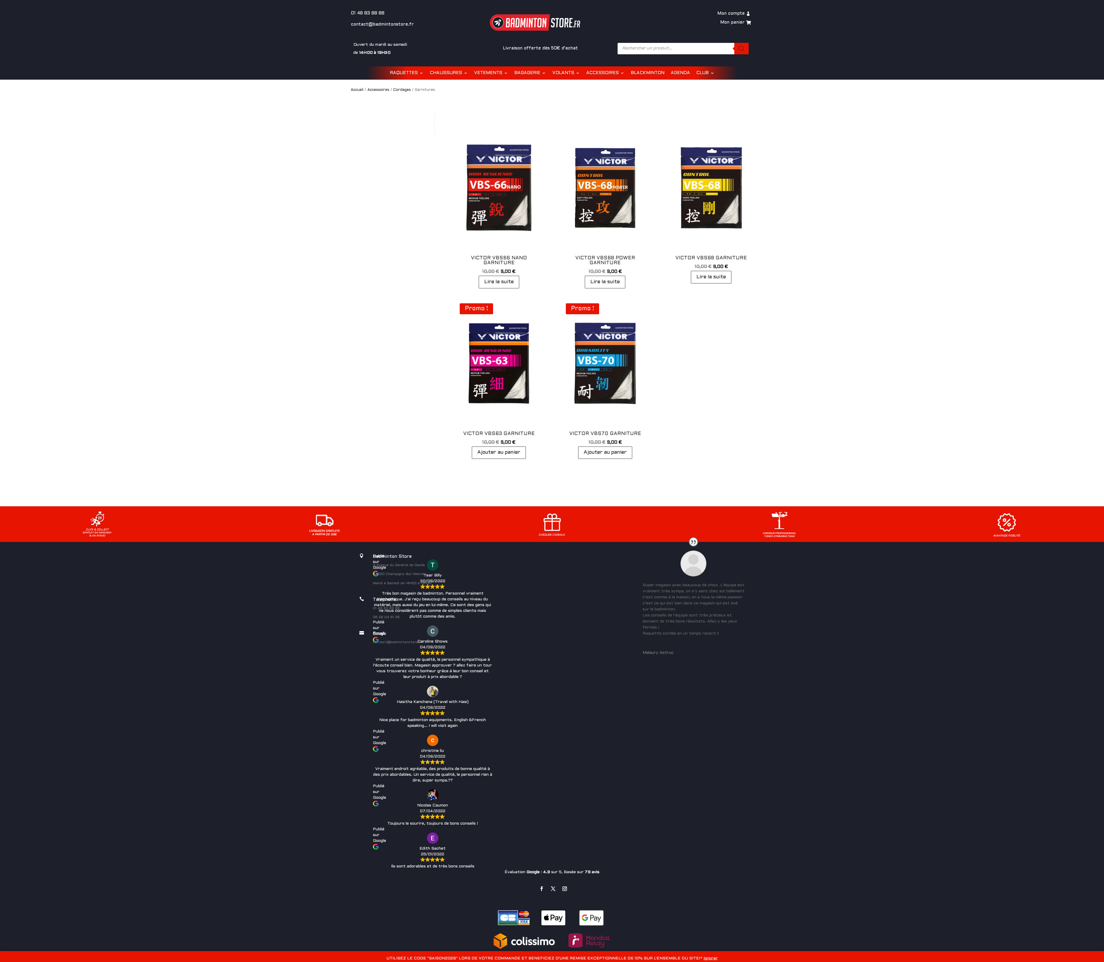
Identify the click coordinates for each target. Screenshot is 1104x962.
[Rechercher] (741, 48)
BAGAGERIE (527, 73)
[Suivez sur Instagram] (564, 888)
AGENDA (680, 73)
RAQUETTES (404, 73)
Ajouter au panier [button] (498, 452)
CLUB (702, 73)
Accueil (357, 90)
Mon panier (732, 22)
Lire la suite (499, 281)
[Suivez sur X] (553, 888)
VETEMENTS (488, 73)
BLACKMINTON (647, 73)
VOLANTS (563, 73)
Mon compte (731, 14)
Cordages (402, 90)
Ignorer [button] (711, 958)
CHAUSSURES (446, 73)
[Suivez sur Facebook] (541, 888)
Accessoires (378, 90)
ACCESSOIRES (602, 73)
